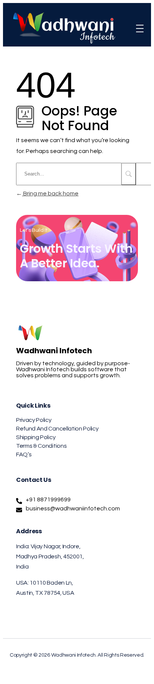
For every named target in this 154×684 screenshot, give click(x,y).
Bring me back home (50, 193)
